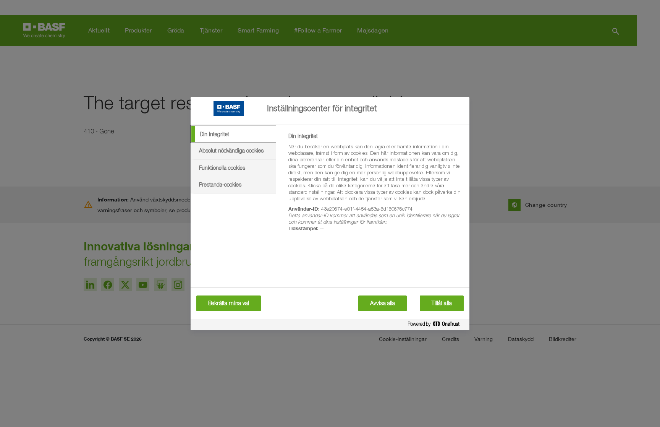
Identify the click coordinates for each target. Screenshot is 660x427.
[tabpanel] (376, 186)
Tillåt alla (442, 303)
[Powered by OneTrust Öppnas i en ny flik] (437, 325)
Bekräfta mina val (228, 303)
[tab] (233, 134)
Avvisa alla (382, 303)
